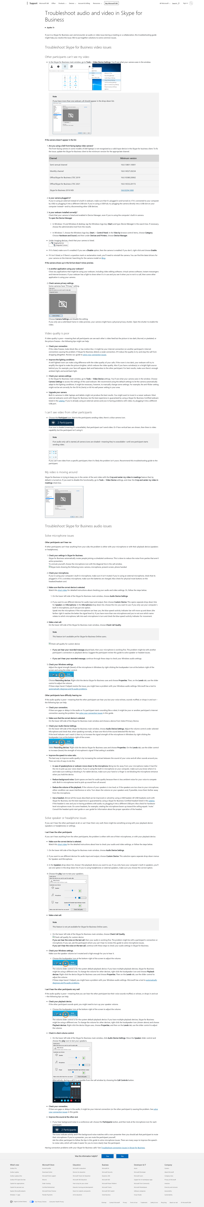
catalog (62, 400)
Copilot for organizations (17, 1183)
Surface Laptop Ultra (16, 1176)
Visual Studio (138, 1195)
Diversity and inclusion (171, 1187)
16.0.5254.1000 (127, 190)
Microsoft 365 (44, 3)
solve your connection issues (94, 354)
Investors (167, 1183)
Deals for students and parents (82, 1191)
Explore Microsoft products (18, 1191)
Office (53, 3)
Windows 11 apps (15, 1195)
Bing (103, 258)
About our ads (174, 1202)
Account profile (46, 1168)
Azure (135, 1168)
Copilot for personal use (17, 1187)
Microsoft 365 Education (80, 1180)
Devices (71, 3)
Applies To (50, 27)
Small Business (106, 1195)
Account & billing (84, 3)
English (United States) (20, 1201)
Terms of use (133, 1202)
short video (62, 590)
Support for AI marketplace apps (143, 1180)
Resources (96, 3)
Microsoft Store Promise (49, 1191)
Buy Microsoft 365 (111, 3)
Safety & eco (154, 1202)
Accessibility (168, 1191)
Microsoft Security (107, 1172)
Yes (107, 1156)
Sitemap (104, 1202)
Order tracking (46, 1183)
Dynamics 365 (106, 1176)
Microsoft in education (79, 1168)
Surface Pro (13, 1168)
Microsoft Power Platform (109, 1183)
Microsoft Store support (49, 1176)
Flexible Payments (47, 1195)
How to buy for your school (80, 1183)
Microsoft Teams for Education (81, 1176)
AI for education (77, 1195)
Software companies (140, 1191)
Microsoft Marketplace (140, 1187)
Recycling (163, 1202)
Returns (44, 1180)
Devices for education (79, 1172)
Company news (169, 1176)
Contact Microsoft (114, 1202)
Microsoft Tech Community (141, 1183)
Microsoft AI (105, 1168)
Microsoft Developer (140, 1172)
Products (62, 3)
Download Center (47, 1172)
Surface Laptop (14, 1172)
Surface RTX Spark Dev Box (18, 1180)
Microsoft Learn (138, 1176)
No (122, 1156)
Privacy (125, 1202)
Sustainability (168, 1195)
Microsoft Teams (107, 1187)
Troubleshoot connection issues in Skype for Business (123, 1147)
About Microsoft (169, 1172)
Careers (167, 1168)
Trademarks (144, 1202)
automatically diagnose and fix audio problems (68, 689)
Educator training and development (83, 1187)
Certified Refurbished (48, 1187)
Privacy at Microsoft (170, 1180)
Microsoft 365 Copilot (108, 1191)
